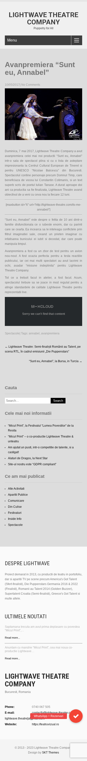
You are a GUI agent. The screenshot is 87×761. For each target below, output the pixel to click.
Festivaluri (15, 512)
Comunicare (16, 500)
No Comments (30, 84)
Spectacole (12, 333)
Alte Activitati (16, 488)
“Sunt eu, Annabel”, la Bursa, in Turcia (55, 361)
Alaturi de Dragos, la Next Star (28, 458)
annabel (34, 333)
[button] (76, 716)
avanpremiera (50, 333)
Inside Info (15, 519)
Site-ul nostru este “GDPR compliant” (32, 464)
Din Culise (15, 506)
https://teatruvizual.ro (45, 724)
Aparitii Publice (18, 494)
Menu (12, 40)
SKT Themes (50, 752)
